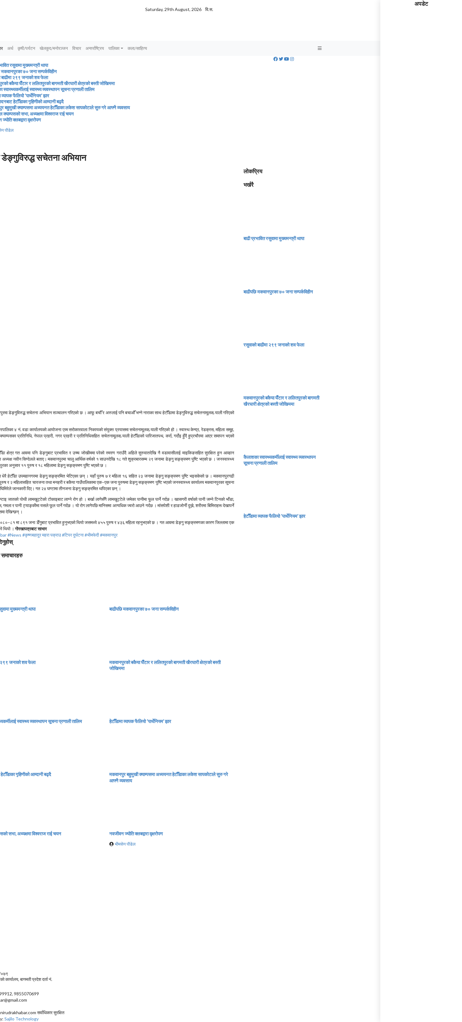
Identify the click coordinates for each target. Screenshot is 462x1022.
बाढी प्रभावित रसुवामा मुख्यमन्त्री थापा (274, 238)
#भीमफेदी (92, 535)
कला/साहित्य (137, 48)
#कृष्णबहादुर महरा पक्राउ (41, 535)
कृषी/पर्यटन (26, 48)
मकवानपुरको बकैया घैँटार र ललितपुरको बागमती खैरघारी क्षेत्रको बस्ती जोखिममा (281, 400)
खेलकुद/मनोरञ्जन (54, 48)
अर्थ (10, 48)
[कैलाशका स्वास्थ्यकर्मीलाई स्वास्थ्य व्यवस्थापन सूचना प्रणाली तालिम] (267, 429)
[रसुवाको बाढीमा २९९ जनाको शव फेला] (267, 317)
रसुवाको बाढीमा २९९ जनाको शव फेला (274, 344)
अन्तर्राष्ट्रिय (94, 48)
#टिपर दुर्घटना (73, 535)
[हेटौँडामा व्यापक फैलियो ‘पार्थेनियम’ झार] (133, 694)
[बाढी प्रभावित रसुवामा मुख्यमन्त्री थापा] (267, 211)
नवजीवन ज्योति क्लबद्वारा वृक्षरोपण (136, 833)
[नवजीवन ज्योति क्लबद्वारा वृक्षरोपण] (133, 806)
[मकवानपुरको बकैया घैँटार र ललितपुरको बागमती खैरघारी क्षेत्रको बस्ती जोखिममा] (133, 635)
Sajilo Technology (21, 1018)
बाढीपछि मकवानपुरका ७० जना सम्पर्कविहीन (144, 609)
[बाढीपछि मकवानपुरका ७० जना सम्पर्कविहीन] (133, 582)
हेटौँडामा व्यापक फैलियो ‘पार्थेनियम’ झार (140, 721)
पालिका (113, 48)
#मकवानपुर (109, 535)
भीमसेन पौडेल (125, 844)
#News (14, 535)
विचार (76, 48)
